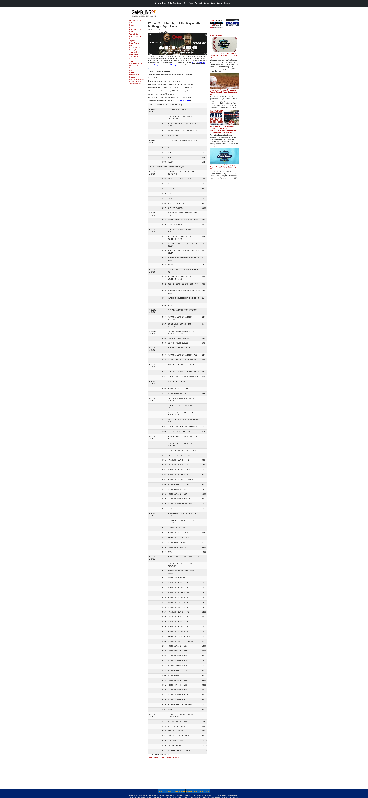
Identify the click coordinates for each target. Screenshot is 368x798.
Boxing (168, 758)
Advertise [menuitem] (168, 791)
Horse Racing (134, 43)
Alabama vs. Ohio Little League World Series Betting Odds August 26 (224, 55)
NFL (130, 27)
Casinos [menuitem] (227, 3)
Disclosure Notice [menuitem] (191, 791)
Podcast (132, 25)
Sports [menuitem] (219, 3)
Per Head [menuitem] (198, 3)
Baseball (132, 77)
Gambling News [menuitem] (160, 3)
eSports (132, 41)
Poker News (133, 54)
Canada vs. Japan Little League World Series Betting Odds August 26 (224, 92)
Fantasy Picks (134, 50)
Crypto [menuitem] (206, 3)
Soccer (131, 32)
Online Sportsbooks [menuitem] (174, 3)
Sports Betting (134, 56)
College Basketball (135, 36)
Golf (130, 45)
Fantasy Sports (134, 47)
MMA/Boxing (177, 758)
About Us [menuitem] (161, 791)
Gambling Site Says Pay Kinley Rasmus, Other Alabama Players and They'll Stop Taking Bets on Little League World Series (223, 129)
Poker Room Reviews (136, 79)
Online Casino (134, 75)
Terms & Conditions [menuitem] (179, 791)
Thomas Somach (135, 83)
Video (131, 23)
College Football (135, 29)
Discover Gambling (135, 81)
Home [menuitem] (207, 791)
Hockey (132, 72)
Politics (131, 70)
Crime (131, 61)
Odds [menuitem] (213, 3)
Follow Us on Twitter (136, 20)
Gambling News (134, 52)
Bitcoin (131, 68)
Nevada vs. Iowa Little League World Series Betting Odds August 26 (224, 167)
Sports (162, 758)
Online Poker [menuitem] (188, 3)
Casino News (134, 59)
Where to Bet (133, 34)
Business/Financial (135, 63)
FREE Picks (133, 66)
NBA (131, 38)
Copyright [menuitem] (201, 791)
